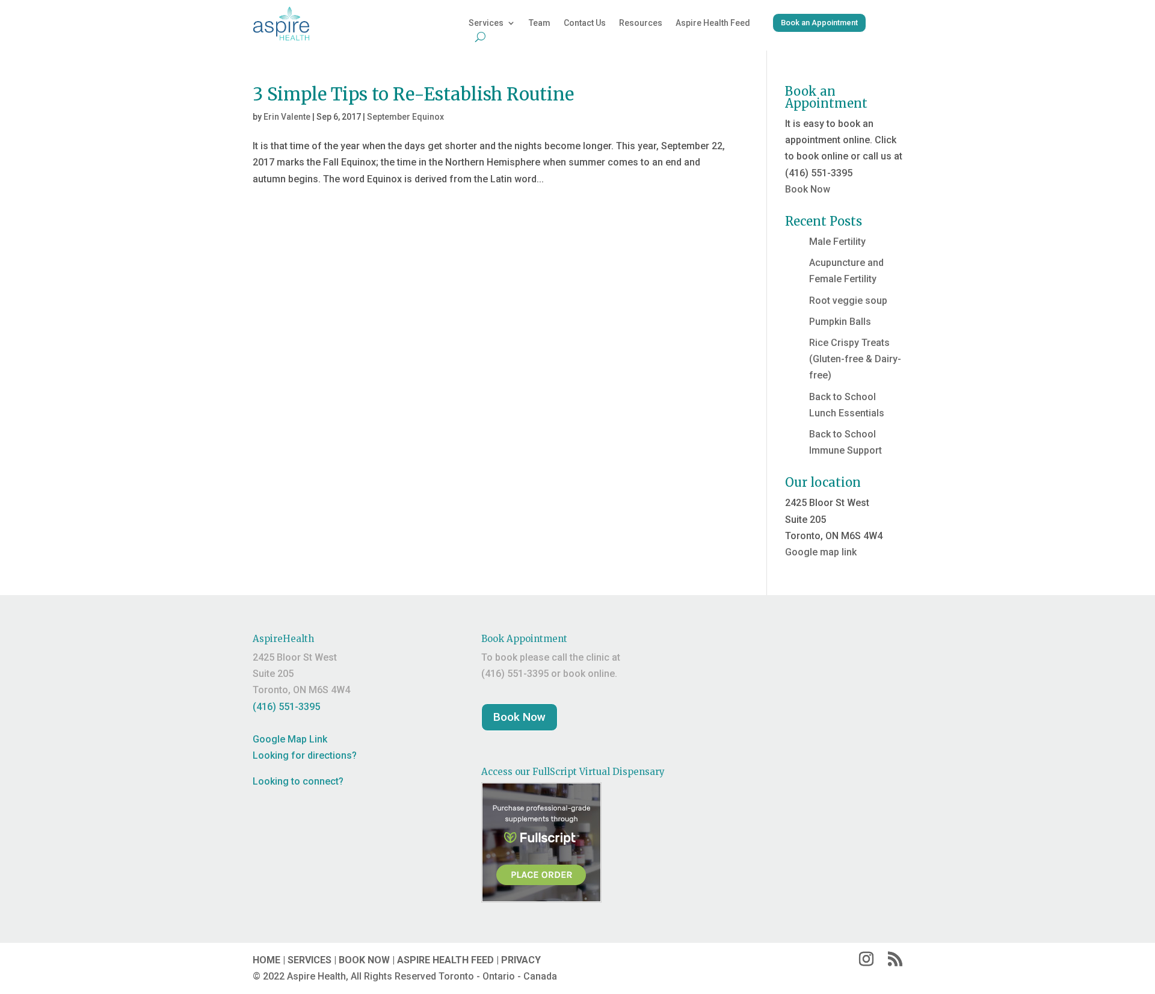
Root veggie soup (848, 300)
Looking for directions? (305, 755)
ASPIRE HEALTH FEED (445, 960)
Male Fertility (837, 241)
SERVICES (309, 960)
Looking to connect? (298, 781)
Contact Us (585, 23)
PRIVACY (521, 960)
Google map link (821, 552)
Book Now (807, 189)
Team (539, 23)
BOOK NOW (364, 960)
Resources (640, 23)
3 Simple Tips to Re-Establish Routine (413, 94)
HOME (266, 960)
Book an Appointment (819, 22)
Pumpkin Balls (840, 321)
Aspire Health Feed (713, 23)
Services (486, 23)
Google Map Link (290, 739)
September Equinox (405, 117)
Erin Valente (286, 117)
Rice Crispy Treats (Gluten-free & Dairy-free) (855, 359)
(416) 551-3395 (286, 706)
